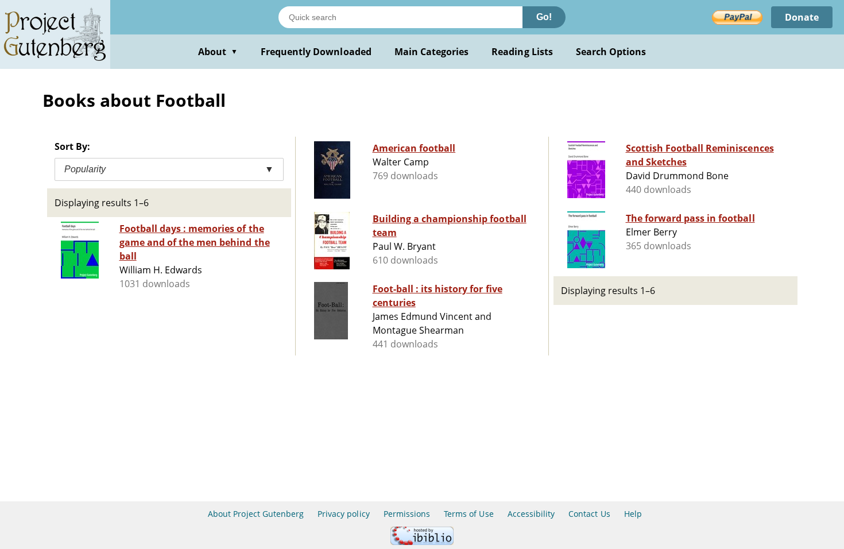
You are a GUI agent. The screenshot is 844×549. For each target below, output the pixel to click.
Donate (802, 17)
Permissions (407, 513)
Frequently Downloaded (316, 51)
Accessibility (531, 513)
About (218, 51)
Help (633, 513)
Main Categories (431, 51)
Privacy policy (344, 513)
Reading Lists (522, 51)
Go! (544, 17)
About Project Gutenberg (256, 513)
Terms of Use (468, 513)
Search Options (611, 51)
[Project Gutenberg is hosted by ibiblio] (422, 541)
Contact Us (589, 513)
